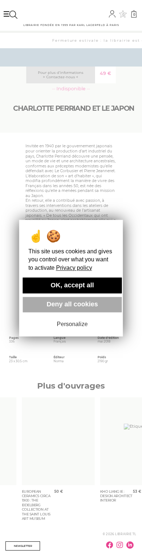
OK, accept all (72, 285)
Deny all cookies (72, 304)
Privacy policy (74, 268)
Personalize (72, 324)
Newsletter (23, 546)
